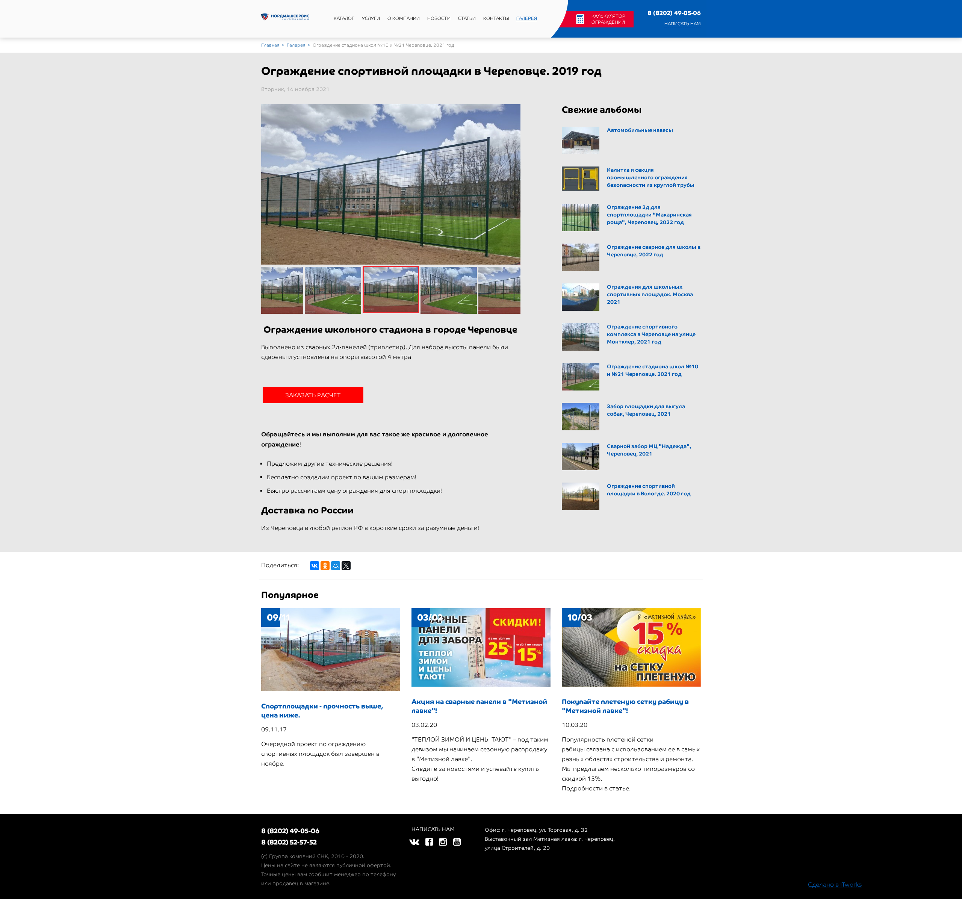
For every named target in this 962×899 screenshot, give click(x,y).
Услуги (371, 18)
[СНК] (285, 19)
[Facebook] (429, 841)
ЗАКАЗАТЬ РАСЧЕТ (313, 395)
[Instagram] (443, 841)
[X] (346, 565)
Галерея (526, 18)
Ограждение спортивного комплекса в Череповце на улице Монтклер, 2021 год (651, 334)
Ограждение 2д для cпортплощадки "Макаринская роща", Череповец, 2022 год (649, 215)
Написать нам (682, 23)
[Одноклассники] (325, 565)
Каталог (344, 18)
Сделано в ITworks (835, 884)
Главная (270, 45)
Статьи (467, 18)
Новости (439, 18)
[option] (390, 201)
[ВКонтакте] (314, 565)
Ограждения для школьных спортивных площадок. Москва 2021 (650, 294)
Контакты (496, 18)
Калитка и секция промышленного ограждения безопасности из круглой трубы (650, 177)
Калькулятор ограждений (608, 19)
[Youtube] (457, 841)
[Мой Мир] (335, 565)
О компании (403, 18)
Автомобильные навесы (640, 130)
